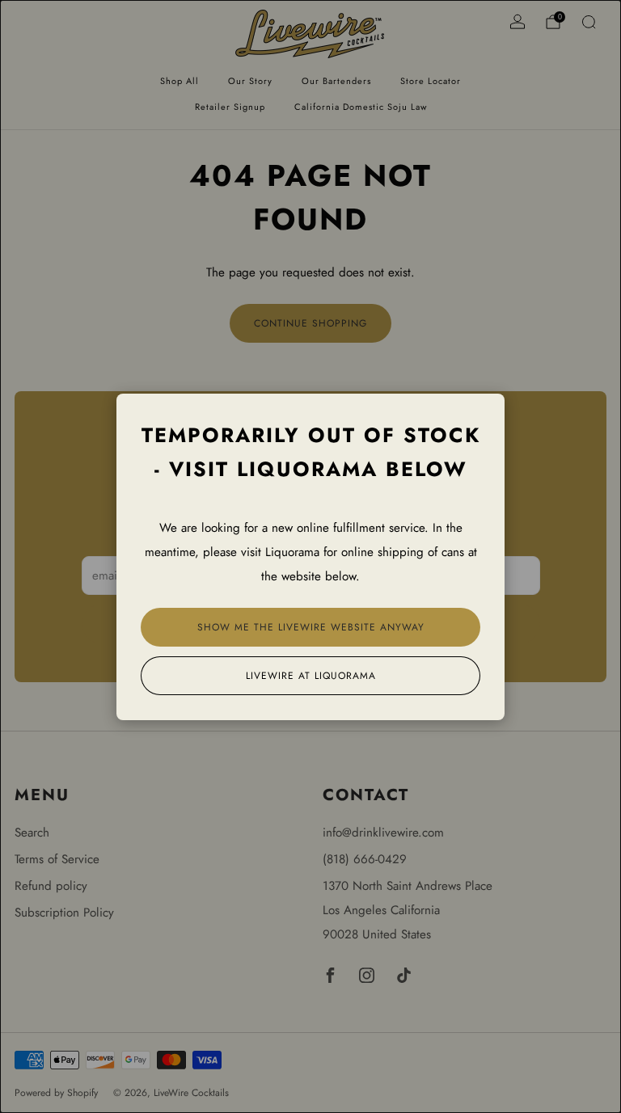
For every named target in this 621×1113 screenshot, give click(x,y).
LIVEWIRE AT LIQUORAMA (311, 675)
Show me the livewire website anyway (311, 627)
